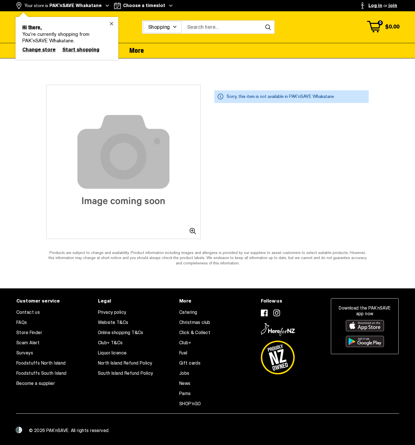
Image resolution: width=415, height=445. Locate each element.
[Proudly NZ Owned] (278, 355)
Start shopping (80, 50)
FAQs (21, 322)
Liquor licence (112, 353)
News (185, 383)
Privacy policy (112, 312)
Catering (188, 312)
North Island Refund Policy (125, 363)
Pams (185, 393)
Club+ (185, 343)
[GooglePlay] (365, 341)
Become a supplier (35, 383)
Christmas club (194, 322)
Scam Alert (28, 343)
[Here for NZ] (278, 329)
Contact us (28, 312)
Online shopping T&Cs (120, 332)
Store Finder (29, 332)
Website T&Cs (113, 322)
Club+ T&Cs (110, 343)
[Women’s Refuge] (19, 430)
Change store (39, 50)
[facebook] (264, 313)
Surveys (24, 353)
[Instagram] (276, 313)
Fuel (183, 353)
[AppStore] (365, 325)
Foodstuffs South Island (41, 373)
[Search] (268, 27)
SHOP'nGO (190, 404)
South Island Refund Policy (125, 373)
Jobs (184, 373)
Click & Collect (194, 332)
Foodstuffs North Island (41, 363)
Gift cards (189, 363)
